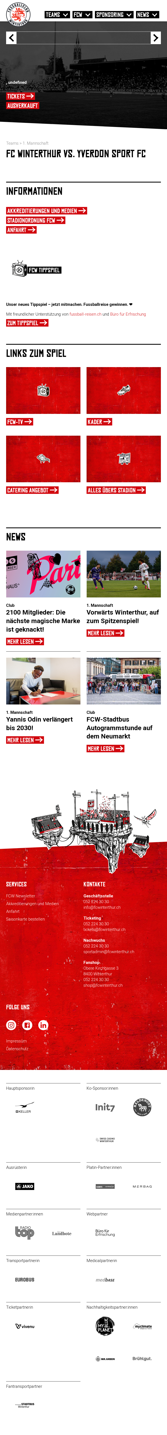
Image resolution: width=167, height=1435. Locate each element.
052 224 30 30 (96, 901)
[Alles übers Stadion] (124, 459)
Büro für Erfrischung (128, 314)
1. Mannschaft (35, 143)
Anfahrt (13, 911)
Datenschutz (17, 1048)
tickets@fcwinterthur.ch (104, 929)
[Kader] (124, 390)
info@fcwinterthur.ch (102, 907)
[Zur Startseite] (18, 25)
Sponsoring (109, 14)
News (143, 14)
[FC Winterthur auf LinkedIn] (43, 1029)
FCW (78, 14)
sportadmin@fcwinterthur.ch (109, 951)
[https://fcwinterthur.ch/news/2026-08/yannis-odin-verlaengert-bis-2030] (43, 681)
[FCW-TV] (43, 390)
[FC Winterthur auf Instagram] (11, 1029)
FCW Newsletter (20, 896)
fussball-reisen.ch (85, 314)
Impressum (16, 1041)
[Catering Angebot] (43, 459)
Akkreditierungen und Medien (32, 903)
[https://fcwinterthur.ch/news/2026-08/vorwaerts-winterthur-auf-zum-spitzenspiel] (124, 574)
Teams (53, 14)
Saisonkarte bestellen (25, 919)
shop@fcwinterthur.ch (103, 985)
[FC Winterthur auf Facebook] (27, 1029)
